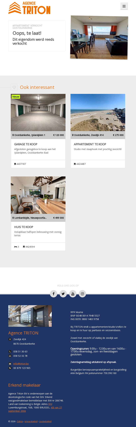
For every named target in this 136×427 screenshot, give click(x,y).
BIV (50, 404)
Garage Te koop (25, 144)
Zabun (20, 421)
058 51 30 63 (20, 351)
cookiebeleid (45, 421)
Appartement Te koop (90, 144)
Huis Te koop (23, 227)
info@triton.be (21, 363)
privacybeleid (31, 421)
